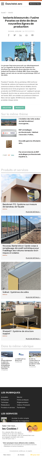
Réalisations (5, 405)
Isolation (7, 107)
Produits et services (8, 407)
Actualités (4, 397)
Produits (20, 107)
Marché (10, 12)
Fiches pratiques (23, 400)
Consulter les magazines (20, 421)
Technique (4, 402)
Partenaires (21, 407)
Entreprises (5, 400)
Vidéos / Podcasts (23, 405)
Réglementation (22, 402)
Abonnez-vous (35, 4)
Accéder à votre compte (20, 418)
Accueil (3, 12)
